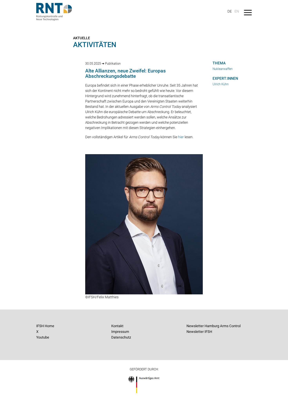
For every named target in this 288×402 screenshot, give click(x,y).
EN (237, 11)
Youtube (42, 337)
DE (229, 11)
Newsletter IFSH (199, 332)
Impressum (120, 332)
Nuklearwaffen (223, 69)
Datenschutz (121, 337)
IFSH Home (45, 326)
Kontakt (117, 326)
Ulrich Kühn (221, 84)
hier (181, 137)
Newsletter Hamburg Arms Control (214, 326)
